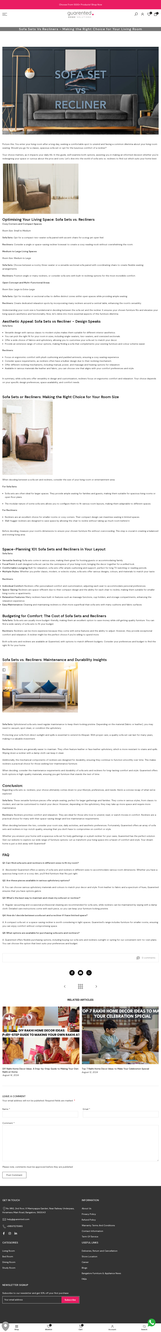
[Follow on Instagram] (9, 1233)
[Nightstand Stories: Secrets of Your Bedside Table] (65, 986)
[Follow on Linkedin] (15, 1233)
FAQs (84, 1279)
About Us (86, 1208)
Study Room (8, 1267)
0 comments (148, 957)
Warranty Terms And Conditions (98, 1225)
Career (85, 1262)
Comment (8, 1123)
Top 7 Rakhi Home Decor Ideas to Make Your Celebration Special (115, 1068)
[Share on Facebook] (72, 972)
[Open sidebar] (4, 670)
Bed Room (7, 1256)
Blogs (84, 1267)
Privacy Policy (89, 1214)
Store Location (89, 1256)
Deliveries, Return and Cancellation (99, 1250)
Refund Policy (89, 1219)
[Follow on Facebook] (3, 1233)
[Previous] (5, 1035)
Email (86, 1109)
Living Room (8, 1250)
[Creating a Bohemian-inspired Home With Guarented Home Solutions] (96, 986)
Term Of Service (90, 1236)
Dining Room (8, 1262)
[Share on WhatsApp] (89, 972)
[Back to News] (80, 986)
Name (6, 1109)
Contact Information (92, 1231)
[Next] (155, 1035)
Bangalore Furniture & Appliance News (101, 1273)
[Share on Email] (80, 972)
